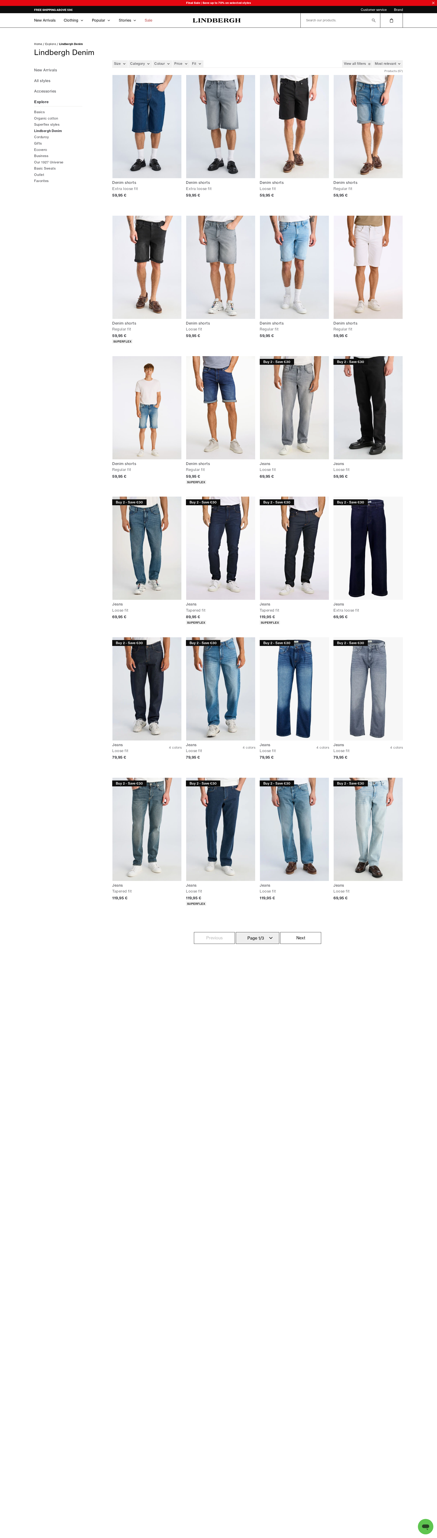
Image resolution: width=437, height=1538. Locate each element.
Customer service (374, 10)
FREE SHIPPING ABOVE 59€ (53, 10)
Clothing (71, 20)
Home (38, 44)
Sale (148, 20)
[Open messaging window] (425, 1526)
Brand (398, 10)
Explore (50, 44)
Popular (98, 20)
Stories (125, 20)
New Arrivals (45, 20)
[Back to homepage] (216, 20)
